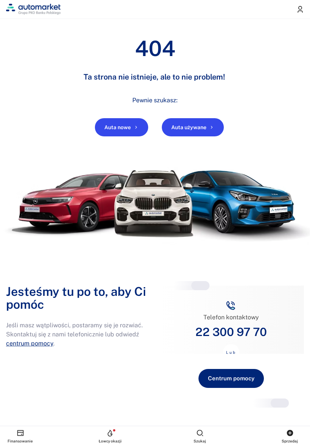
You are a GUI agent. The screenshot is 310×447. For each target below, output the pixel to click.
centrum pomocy (29, 343)
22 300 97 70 (231, 332)
